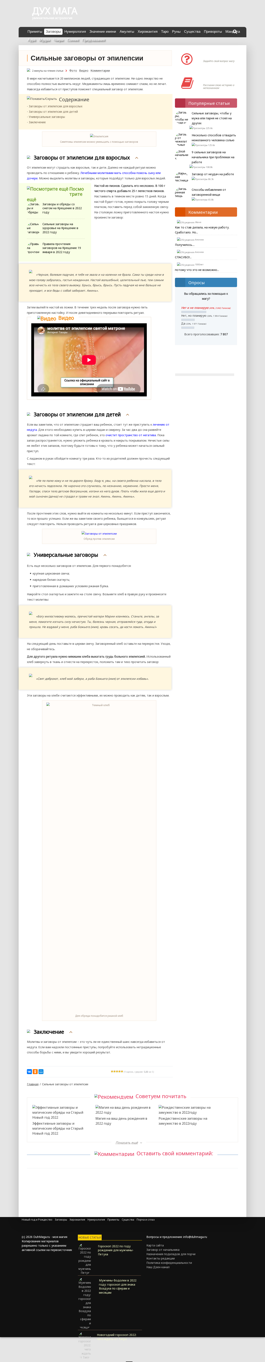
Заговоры (53, 32)
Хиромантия (148, 32)
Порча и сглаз (146, 1219)
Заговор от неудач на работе (213, 174)
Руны (176, 32)
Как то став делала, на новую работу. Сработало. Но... (202, 229)
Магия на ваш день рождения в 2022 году (121, 1121)
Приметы (35, 32)
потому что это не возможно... (197, 270)
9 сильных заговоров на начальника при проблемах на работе (213, 157)
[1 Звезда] (112, 1071)
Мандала (232, 32)
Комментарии (100, 70)
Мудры (44, 40)
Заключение (37, 122)
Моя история (215, 78)
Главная (33, 1084)
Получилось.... (185, 245)
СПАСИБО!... (183, 257)
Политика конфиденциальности (169, 1263)
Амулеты (127, 32)
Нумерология (75, 32)
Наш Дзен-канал (158, 1267)
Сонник (72, 40)
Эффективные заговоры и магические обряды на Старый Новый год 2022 (57, 1128)
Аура (31, 40)
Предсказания (93, 40)
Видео (83, 70)
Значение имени (102, 32)
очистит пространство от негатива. (131, 435)
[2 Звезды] (114, 1071)
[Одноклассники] (35, 1071)
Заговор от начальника (162, 1250)
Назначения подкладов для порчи (170, 1254)
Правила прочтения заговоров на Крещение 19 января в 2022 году (61, 248)
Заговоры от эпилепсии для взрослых (55, 106)
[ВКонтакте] (29, 1071)
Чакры (58, 40)
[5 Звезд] (122, 1071)
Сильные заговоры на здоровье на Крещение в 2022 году (60, 228)
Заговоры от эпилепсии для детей (53, 112)
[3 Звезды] (117, 1071)
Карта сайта (155, 1245)
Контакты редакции (160, 1258)
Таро (165, 32)
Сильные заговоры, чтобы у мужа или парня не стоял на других (212, 118)
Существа (192, 32)
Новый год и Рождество (37, 1219)
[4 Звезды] (119, 1071)
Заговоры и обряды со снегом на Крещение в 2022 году (62, 208)
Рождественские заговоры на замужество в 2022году (183, 1121)
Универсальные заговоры (47, 117)
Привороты (213, 32)
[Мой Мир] (41, 1071)
